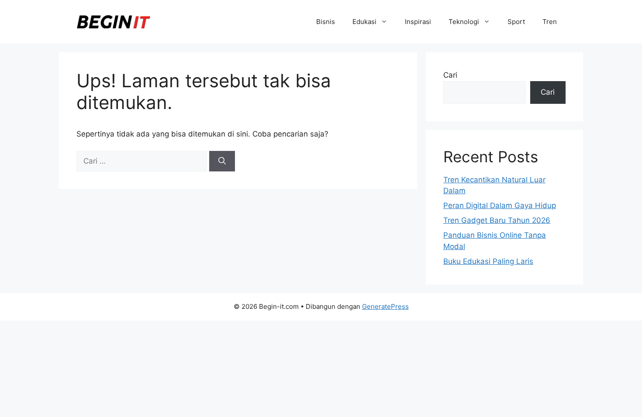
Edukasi (364, 21)
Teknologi (464, 21)
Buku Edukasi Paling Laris (488, 261)
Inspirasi (418, 21)
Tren (549, 21)
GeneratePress (385, 306)
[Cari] (222, 161)
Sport (516, 21)
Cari (450, 75)
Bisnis (325, 21)
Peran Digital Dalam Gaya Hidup (499, 205)
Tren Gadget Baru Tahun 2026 (496, 220)
